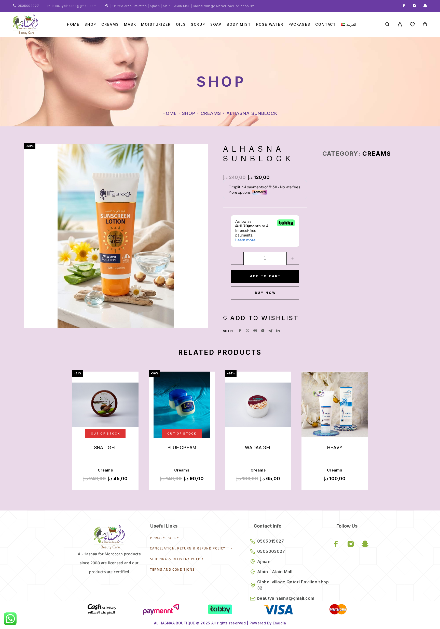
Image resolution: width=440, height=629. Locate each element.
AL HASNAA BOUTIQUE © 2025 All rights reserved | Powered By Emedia (220, 623)
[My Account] (400, 24)
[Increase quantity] (292, 258)
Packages (299, 24)
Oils (181, 24)
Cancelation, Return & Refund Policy (187, 548)
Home (73, 24)
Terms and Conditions (172, 569)
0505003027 (28, 6)
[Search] (387, 24)
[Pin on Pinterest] (255, 331)
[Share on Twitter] (247, 331)
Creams (110, 24)
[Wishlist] (412, 25)
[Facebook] (404, 6)
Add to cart (265, 276)
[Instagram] (415, 6)
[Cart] (425, 25)
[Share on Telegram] (270, 331)
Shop (90, 24)
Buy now (265, 293)
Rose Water (269, 24)
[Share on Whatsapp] (263, 331)
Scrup (198, 24)
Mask (130, 24)
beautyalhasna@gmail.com (74, 6)
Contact (325, 24)
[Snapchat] (425, 6)
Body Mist (239, 24)
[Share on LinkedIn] (278, 331)
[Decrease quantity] (237, 258)
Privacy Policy (164, 538)
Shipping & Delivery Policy (177, 559)
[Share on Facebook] (240, 331)
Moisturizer (156, 24)
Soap (216, 24)
